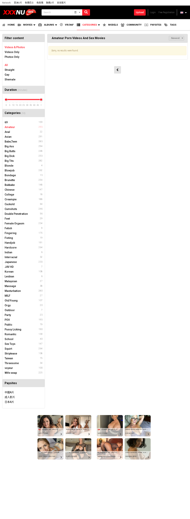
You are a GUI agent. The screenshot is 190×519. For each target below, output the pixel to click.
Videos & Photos (15, 47)
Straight (9, 69)
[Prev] (117, 70)
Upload (140, 12)
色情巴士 (29, 2)
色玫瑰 (40, 2)
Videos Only (12, 52)
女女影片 (61, 2)
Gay (7, 74)
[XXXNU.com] (20, 12)
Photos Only (12, 56)
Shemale (10, 79)
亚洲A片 (18, 2)
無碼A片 (50, 2)
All (6, 65)
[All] (77, 12)
